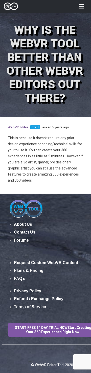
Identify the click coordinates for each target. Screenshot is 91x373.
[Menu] (81, 6)
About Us (23, 224)
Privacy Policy (27, 291)
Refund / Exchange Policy (38, 299)
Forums (21, 240)
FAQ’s (19, 278)
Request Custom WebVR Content (46, 263)
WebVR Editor (18, 127)
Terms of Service (30, 307)
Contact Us (24, 232)
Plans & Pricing (28, 270)
